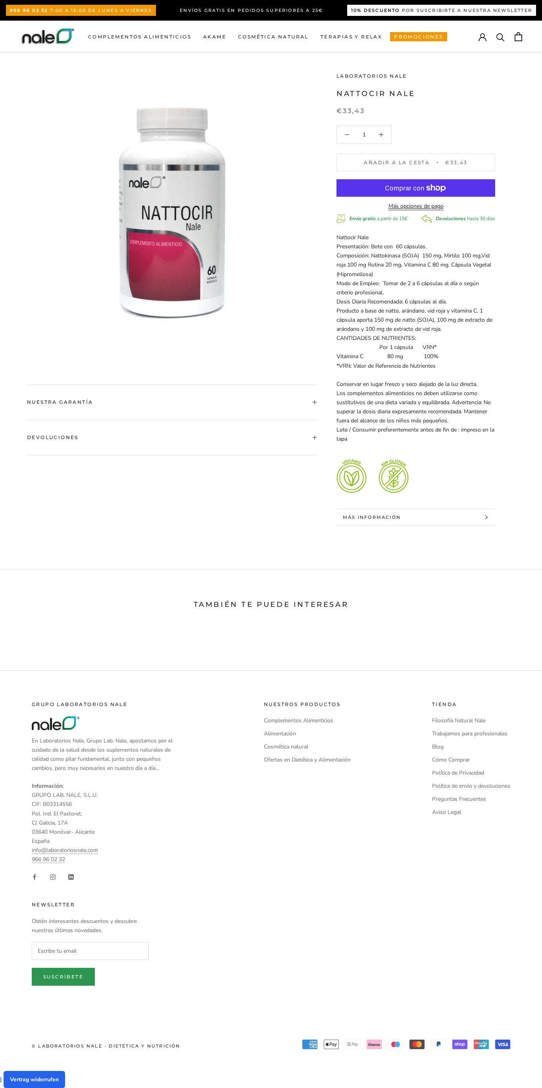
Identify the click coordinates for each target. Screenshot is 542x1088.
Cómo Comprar (451, 760)
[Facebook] (34, 876)
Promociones (418, 37)
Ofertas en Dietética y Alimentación (307, 760)
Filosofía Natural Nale (459, 720)
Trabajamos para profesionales (469, 733)
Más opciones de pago (416, 206)
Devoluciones (53, 437)
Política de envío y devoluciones (471, 786)
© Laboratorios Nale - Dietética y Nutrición (106, 1046)
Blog (438, 746)
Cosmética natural (273, 37)
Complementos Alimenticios (139, 37)
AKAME (214, 37)
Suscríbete (63, 977)
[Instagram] (53, 876)
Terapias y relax (351, 37)
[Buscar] (500, 37)
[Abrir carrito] (518, 36)
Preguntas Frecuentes (459, 799)
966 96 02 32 (48, 859)
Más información (372, 517)
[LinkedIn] (71, 876)
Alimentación (280, 733)
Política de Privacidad (458, 773)
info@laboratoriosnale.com (65, 850)
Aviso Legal (446, 812)
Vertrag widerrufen (34, 1079)
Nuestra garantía (60, 402)
